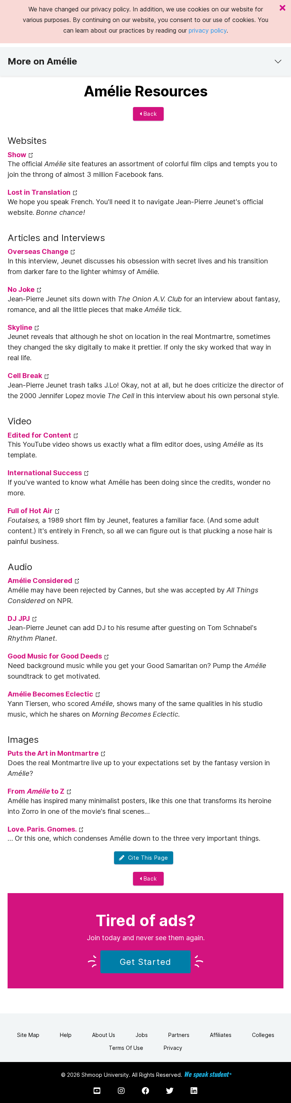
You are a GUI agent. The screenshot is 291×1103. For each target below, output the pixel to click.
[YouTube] (97, 1090)
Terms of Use (126, 1048)
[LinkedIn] (194, 1090)
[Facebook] (145, 1090)
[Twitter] (169, 1090)
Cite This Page (146, 857)
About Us (103, 1035)
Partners (178, 1035)
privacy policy (208, 30)
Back (149, 113)
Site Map (28, 1035)
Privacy (173, 1048)
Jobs (142, 1035)
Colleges (263, 1035)
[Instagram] (121, 1090)
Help (66, 1035)
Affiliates (221, 1035)
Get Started (145, 962)
